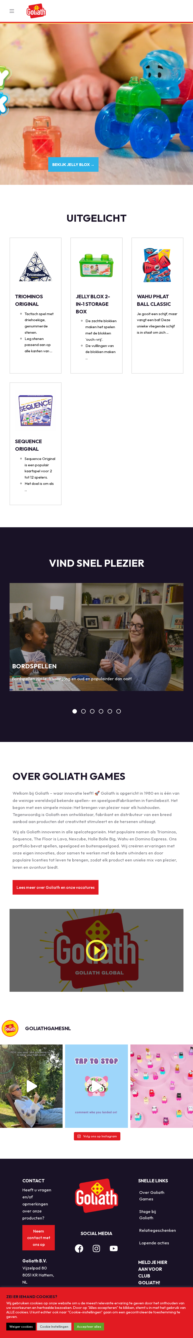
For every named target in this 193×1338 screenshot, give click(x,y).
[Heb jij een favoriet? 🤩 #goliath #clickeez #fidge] (96, 1086)
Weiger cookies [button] (21, 1326)
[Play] (96, 950)
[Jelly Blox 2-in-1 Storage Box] (96, 266)
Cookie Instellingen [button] (54, 1326)
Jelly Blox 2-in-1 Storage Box (93, 304)
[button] (56, 887)
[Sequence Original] (35, 410)
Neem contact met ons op (38, 1238)
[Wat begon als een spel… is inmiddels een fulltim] (31, 1086)
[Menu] (12, 11)
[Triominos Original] (35, 266)
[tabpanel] (96, 637)
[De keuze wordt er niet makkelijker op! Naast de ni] (161, 1086)
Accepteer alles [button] (89, 1326)
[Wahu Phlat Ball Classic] (157, 266)
